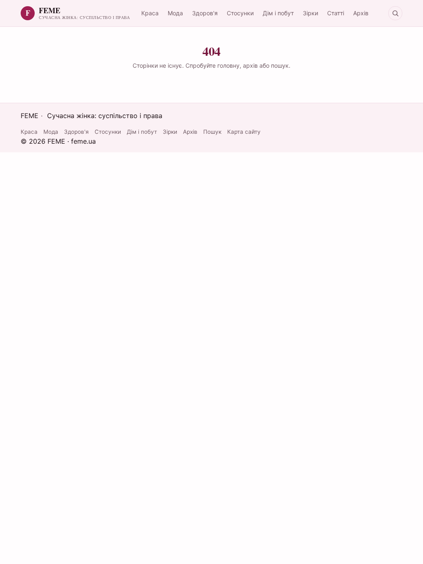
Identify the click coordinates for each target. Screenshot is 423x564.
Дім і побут (278, 13)
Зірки (310, 13)
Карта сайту (244, 131)
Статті (335, 13)
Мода (175, 13)
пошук (280, 65)
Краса (150, 13)
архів (250, 65)
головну (228, 65)
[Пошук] (395, 13)
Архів (360, 13)
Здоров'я (205, 13)
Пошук (212, 131)
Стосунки (240, 13)
